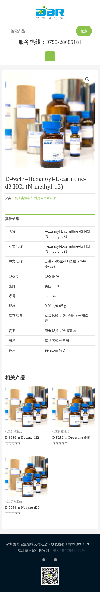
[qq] (47, 559)
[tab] (50, 218)
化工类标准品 (24, 198)
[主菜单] (50, 56)
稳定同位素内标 (45, 198)
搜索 (84, 31)
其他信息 (12, 218)
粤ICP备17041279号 (69, 550)
